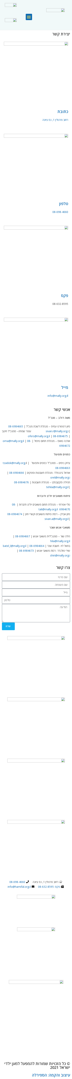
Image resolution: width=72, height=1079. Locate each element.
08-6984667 (22, 536)
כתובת (62, 111)
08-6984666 (16, 472)
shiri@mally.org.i (60, 555)
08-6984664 (36, 546)
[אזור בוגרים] (11, 9)
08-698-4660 (60, 212)
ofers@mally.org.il (39, 436)
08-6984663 (62, 468)
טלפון (63, 203)
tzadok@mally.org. (14, 463)
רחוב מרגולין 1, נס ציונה (55, 120)
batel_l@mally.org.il (14, 546)
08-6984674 (14, 514)
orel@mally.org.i (60, 477)
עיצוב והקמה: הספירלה (51, 1075)
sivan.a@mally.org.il (57, 519)
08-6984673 (26, 550)
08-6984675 (60, 436)
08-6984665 (15, 426)
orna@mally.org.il (13, 441)
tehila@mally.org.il (57, 487)
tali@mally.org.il (48, 509)
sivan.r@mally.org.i (57, 431)
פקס (64, 295)
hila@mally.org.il (60, 541)
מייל (64, 387)
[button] (29, 17)
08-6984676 (21, 482)
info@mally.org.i (58, 396)
